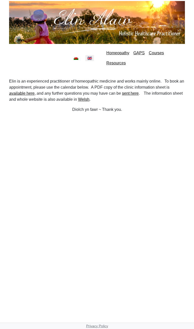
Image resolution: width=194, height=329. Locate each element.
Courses (156, 53)
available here (22, 93)
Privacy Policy (97, 326)
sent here (130, 93)
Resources (116, 63)
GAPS (139, 53)
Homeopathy (117, 53)
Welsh (83, 99)
